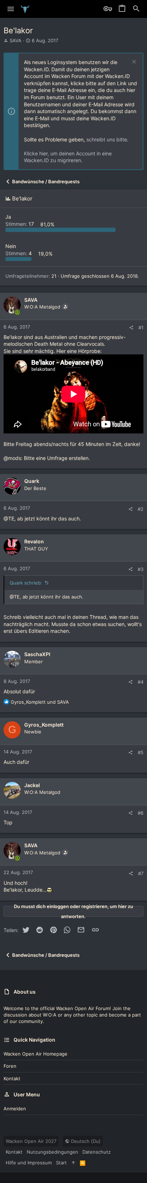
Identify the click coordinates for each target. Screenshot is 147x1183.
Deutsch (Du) (85, 1141)
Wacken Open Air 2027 (31, 1141)
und (40, 702)
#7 (140, 873)
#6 (140, 813)
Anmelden (15, 1108)
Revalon (34, 541)
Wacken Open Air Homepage (35, 1054)
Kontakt (12, 1078)
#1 (140, 327)
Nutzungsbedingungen (52, 1152)
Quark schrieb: (26, 583)
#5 (140, 752)
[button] (11, 9)
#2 (140, 509)
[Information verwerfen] (133, 62)
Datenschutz (96, 1152)
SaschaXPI (37, 654)
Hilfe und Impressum (29, 1162)
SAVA (15, 40)
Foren (10, 1066)
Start (61, 1162)
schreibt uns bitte (106, 139)
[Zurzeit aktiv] (17, 312)
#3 (140, 569)
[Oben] (73, 1162)
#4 (140, 682)
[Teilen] (131, 327)
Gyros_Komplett (44, 725)
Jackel (32, 785)
